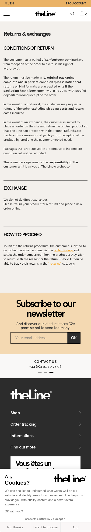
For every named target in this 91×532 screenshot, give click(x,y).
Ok (74, 338)
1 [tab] (40, 372)
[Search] (72, 13)
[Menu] (7, 14)
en (12, 3)
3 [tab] (51, 372)
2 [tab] (45, 372)
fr (6, 3)
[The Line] (45, 13)
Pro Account (76, 3)
